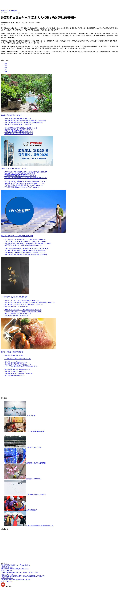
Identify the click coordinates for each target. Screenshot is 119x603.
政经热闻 (14, 10)
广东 (9, 10)
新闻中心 (4, 10)
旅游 (5, 63)
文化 (5, 69)
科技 (5, 67)
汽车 (5, 65)
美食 (5, 71)
